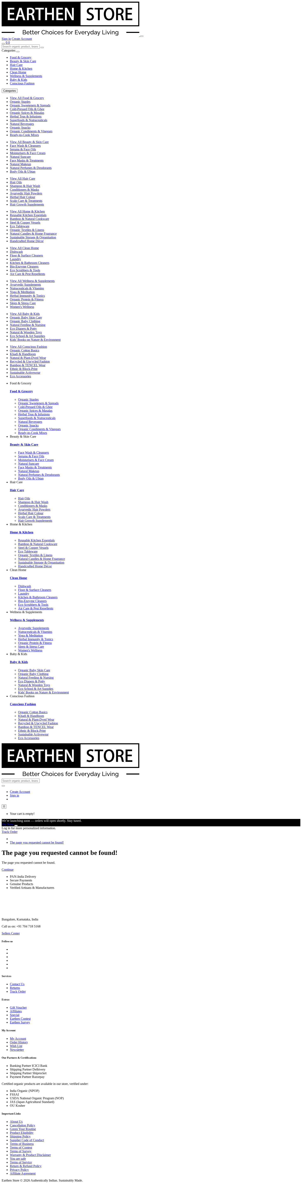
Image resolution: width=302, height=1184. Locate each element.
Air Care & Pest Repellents (27, 274)
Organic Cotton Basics (24, 350)
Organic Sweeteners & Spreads (30, 105)
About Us (16, 1121)
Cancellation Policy (22, 1125)
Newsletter (17, 1049)
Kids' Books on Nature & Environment (35, 339)
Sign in (6, 38)
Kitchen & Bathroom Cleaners (29, 263)
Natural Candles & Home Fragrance (33, 233)
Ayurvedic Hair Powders (26, 193)
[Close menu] (18, 51)
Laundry (15, 259)
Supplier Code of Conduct (27, 1140)
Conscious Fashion (22, 83)
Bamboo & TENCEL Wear (27, 365)
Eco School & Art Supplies (27, 336)
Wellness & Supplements (26, 76)
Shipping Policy (20, 1136)
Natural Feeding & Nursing (27, 325)
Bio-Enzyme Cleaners (24, 266)
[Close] (16, 825)
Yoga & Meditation (22, 292)
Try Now (8, 824)
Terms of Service (21, 1162)
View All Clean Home (24, 248)
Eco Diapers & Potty (23, 328)
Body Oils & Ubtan (22, 171)
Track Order (9, 832)
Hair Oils (16, 182)
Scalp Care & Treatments (26, 200)
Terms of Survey (20, 1151)
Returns (15, 988)
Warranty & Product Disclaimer (30, 1155)
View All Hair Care (22, 178)
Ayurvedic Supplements (25, 284)
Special (14, 1015)
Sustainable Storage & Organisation (33, 237)
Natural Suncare (20, 156)
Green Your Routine (23, 1129)
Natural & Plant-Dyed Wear (28, 358)
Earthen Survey (20, 1022)
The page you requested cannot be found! (37, 842)
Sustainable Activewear (25, 372)
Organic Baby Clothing (25, 321)
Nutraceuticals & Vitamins (27, 288)
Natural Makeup (20, 164)
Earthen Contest (20, 1018)
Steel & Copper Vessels (25, 222)
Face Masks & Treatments (27, 160)
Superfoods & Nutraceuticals (28, 120)
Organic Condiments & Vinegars (31, 131)
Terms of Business (22, 1144)
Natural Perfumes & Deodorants (31, 168)
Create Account (22, 38)
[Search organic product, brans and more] (3, 43)
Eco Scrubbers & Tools (25, 270)
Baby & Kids (18, 79)
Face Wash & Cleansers (25, 145)
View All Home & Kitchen (27, 211)
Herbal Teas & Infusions (25, 116)
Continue (8, 869)
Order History (19, 1042)
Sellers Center (11, 933)
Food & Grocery (20, 57)
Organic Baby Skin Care (26, 317)
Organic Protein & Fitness (27, 299)
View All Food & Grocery (27, 98)
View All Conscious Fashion (28, 346)
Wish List (16, 1046)
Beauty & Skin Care (23, 61)
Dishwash (16, 251)
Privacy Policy (19, 1169)
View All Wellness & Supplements (32, 281)
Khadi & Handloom (23, 354)
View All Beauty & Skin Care (29, 142)
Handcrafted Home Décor (27, 241)
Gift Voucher (18, 1007)
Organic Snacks (20, 127)
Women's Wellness (22, 307)
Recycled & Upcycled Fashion (30, 361)
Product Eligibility (21, 1132)
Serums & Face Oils (23, 149)
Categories (9, 90)
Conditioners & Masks (24, 189)
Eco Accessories (20, 376)
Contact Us (17, 984)
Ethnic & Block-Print (23, 369)
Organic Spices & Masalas (27, 112)
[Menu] (141, 36)
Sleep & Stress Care (23, 303)
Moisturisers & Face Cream (27, 153)
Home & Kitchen (21, 68)
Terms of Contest (21, 1147)
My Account (18, 1038)
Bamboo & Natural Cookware (29, 219)
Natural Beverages (22, 124)
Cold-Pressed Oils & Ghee (27, 109)
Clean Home (18, 72)
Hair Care (16, 65)
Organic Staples (20, 101)
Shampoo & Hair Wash (25, 186)
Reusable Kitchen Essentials (28, 215)
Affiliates (16, 1011)
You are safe (18, 1158)
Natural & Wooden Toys (26, 332)
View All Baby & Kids (25, 314)
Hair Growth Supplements (27, 204)
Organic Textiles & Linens (27, 230)
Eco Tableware (19, 226)
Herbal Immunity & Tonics (27, 295)
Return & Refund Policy (25, 1166)
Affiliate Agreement (23, 1173)
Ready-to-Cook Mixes (24, 135)
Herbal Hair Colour (22, 197)
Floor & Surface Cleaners (26, 255)
